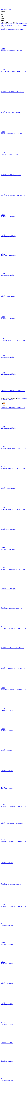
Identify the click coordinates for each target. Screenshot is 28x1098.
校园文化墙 (15, 23)
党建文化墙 (9, 23)
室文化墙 (16, 25)
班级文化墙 (21, 23)
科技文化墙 (22, 25)
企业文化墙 (3, 23)
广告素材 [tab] (5, 9)
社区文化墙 (6, 25)
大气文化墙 (11, 25)
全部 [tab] (2, 9)
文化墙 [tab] (9, 9)
